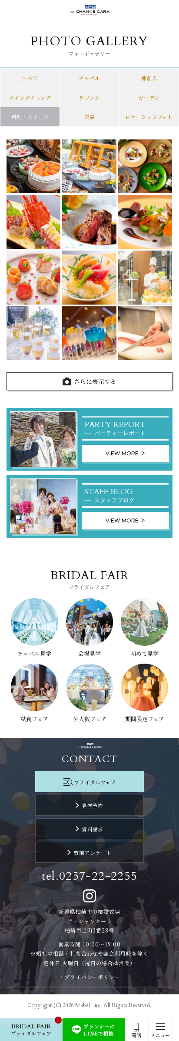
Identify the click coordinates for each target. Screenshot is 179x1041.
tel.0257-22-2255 (90, 876)
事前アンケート (92, 852)
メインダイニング (30, 97)
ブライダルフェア (95, 782)
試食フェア (34, 719)
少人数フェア (89, 719)
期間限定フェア (144, 719)
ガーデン (148, 97)
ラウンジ (89, 97)
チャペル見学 (34, 653)
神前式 (149, 77)
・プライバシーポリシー (90, 976)
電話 (136, 1035)
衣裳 (89, 116)
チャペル (89, 77)
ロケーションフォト (148, 116)
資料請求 (92, 829)
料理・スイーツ (30, 116)
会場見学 (89, 653)
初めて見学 (144, 653)
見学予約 (92, 805)
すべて (30, 77)
